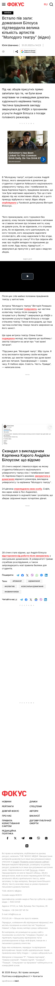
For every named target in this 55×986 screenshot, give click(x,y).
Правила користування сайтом (11, 823)
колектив (10, 586)
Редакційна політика (9, 832)
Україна (7, 13)
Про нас (7, 815)
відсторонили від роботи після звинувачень (25, 555)
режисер (18, 581)
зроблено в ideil (10, 981)
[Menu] (3, 4)
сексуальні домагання (32, 586)
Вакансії (35, 815)
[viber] (38, 838)
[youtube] (31, 838)
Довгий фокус (10, 811)
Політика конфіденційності (16, 976)
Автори (34, 811)
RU (46, 4)
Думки (33, 801)
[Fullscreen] (50, 427)
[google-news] (46, 838)
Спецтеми (36, 806)
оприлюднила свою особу (28, 488)
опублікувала (9, 202)
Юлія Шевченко (10, 45)
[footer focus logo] (14, 793)
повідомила (30, 309)
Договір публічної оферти (40, 822)
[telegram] (23, 838)
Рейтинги (8, 806)
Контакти (38, 976)
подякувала (8, 338)
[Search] (51, 4)
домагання (35, 581)
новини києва (12, 592)
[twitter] (15, 838)
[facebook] (7, 838)
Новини (6, 801)
